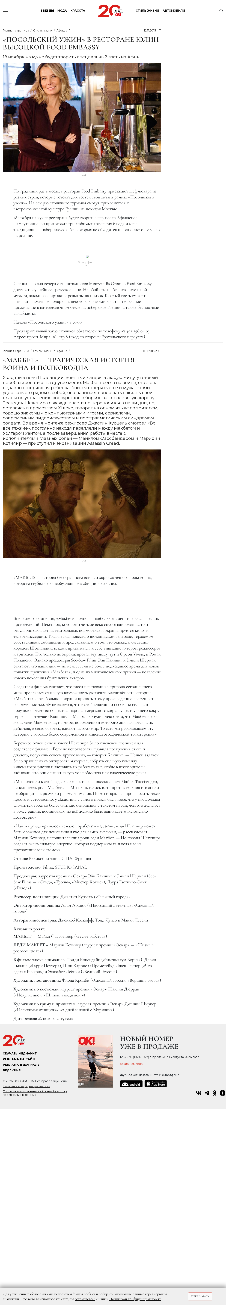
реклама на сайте (19, 1059)
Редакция (12, 1070)
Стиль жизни (147, 10)
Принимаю (200, 1296)
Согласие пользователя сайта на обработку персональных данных (35, 1093)
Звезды (47, 10)
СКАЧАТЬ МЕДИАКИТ (20, 1053)
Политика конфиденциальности (26, 1086)
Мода (62, 10)
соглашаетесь (85, 1299)
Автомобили (174, 10)
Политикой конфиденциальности (135, 1299)
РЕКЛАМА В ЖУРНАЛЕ (21, 1064)
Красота (77, 10)
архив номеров (131, 1064)
